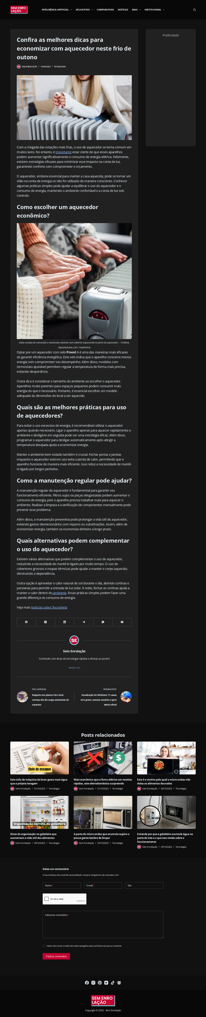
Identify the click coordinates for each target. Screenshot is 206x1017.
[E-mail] (122, 622)
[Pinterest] (100, 983)
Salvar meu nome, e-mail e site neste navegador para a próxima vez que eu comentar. (84, 945)
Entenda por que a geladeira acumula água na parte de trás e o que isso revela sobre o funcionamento (165, 838)
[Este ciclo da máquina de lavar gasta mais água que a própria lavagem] (39, 758)
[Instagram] (93, 983)
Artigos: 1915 (74, 668)
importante (63, 152)
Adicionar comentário (57, 914)
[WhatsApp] (103, 622)
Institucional (153, 9)
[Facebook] (26, 622)
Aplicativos (83, 9)
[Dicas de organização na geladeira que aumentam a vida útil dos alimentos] (39, 812)
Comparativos (105, 9)
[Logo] (103, 1001)
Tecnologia (60, 66)
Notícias (123, 9)
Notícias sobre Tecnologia (49, 607)
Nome (49, 885)
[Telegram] (84, 622)
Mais (134, 9)
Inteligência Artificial (55, 9)
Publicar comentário (56, 956)
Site (129, 885)
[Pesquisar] (194, 10)
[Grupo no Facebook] (119, 983)
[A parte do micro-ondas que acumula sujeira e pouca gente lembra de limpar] (103, 812)
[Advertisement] (171, 91)
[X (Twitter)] (45, 622)
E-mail (90, 885)
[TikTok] (113, 983)
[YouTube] (106, 983)
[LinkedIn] (64, 622)
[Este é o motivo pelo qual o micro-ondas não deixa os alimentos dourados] (166, 758)
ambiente (59, 593)
